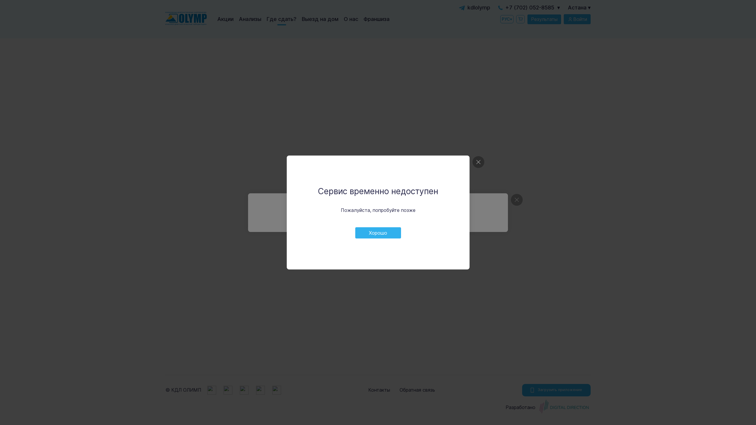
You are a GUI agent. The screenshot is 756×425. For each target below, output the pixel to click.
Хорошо (378, 233)
